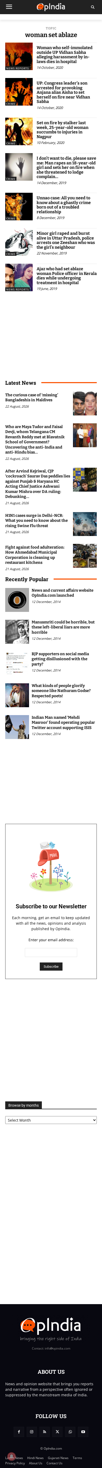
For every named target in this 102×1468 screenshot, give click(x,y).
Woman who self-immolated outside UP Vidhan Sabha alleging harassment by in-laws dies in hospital (65, 54)
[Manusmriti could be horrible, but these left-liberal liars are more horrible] (17, 632)
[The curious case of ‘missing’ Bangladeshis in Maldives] (85, 403)
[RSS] (44, 1432)
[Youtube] (83, 1432)
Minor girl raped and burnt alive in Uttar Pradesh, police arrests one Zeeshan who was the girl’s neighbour (66, 240)
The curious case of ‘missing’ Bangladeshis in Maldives (31, 398)
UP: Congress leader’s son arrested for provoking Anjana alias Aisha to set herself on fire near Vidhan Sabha (63, 92)
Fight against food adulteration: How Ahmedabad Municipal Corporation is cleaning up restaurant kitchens (35, 555)
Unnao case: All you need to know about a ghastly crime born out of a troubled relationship (64, 204)
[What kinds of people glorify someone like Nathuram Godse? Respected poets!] (17, 695)
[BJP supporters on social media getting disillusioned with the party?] (17, 663)
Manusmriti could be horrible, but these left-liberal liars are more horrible (63, 627)
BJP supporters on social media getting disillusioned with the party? (60, 659)
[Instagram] (32, 1432)
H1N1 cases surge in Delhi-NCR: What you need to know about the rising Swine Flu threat (36, 520)
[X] (57, 1432)
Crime (10, 104)
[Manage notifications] (11, 1456)
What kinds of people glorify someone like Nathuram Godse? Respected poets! (61, 690)
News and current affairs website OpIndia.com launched (62, 593)
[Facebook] (19, 1432)
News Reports (17, 68)
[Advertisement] (51, 1040)
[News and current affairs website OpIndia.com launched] (17, 600)
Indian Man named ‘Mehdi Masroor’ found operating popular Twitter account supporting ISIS (63, 722)
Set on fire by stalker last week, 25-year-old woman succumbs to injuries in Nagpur (62, 129)
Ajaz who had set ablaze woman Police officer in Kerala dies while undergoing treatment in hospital (67, 275)
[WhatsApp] (70, 1432)
